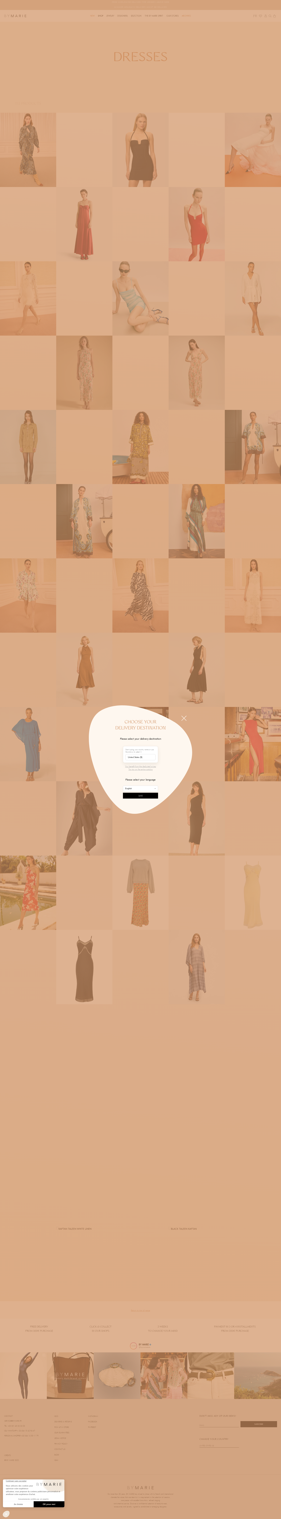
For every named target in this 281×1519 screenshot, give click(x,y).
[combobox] (140, 757)
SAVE (140, 796)
